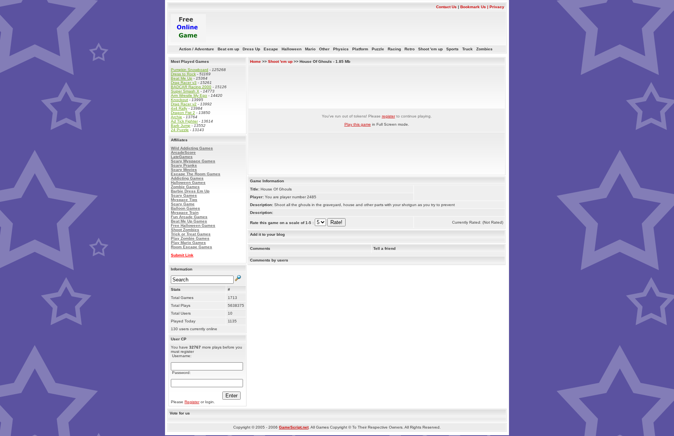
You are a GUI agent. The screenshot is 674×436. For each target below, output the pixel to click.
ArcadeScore (183, 152)
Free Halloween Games (193, 225)
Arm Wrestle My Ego (189, 95)
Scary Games (184, 195)
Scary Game (183, 204)
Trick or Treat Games (191, 234)
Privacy (497, 7)
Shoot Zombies (185, 230)
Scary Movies (184, 169)
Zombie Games (185, 187)
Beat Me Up (181, 78)
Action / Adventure (198, 49)
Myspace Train (185, 212)
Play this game (357, 124)
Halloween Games (188, 182)
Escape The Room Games (195, 174)
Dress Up (253, 49)
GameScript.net (294, 427)
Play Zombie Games (190, 238)
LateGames (182, 157)
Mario (312, 49)
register (388, 116)
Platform (362, 49)
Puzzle (380, 49)
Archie (176, 117)
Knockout (179, 100)
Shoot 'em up (432, 49)
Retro (411, 49)
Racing (396, 49)
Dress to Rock (183, 74)
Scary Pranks (184, 165)
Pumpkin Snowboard (189, 70)
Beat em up (230, 49)
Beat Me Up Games (189, 221)
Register (191, 402)
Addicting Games (187, 178)
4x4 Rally (179, 108)
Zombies (485, 49)
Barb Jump (180, 125)
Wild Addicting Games (192, 148)
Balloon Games (185, 208)
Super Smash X (185, 91)
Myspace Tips (184, 200)
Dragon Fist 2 (183, 112)
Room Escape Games (191, 247)
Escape (273, 49)
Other (326, 49)
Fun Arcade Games (189, 217)
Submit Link (182, 255)
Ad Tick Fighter (184, 121)
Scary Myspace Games (193, 161)
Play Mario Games (188, 242)
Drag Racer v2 (184, 104)
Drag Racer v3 (184, 82)
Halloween (293, 49)
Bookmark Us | (475, 7)
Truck (469, 49)
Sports (454, 49)
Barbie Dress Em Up (190, 191)
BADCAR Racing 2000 (191, 87)
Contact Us (446, 7)
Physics (342, 49)
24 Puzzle (180, 130)
